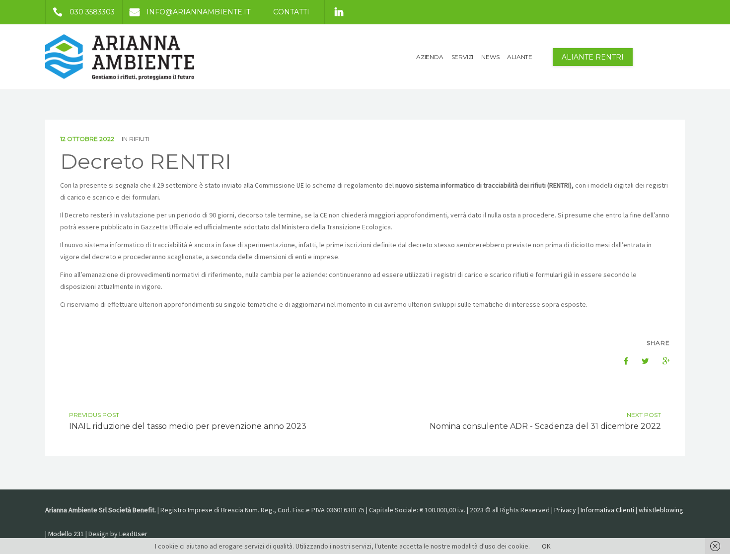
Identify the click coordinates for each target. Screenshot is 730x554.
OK (546, 546)
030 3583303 (92, 11)
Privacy (565, 509)
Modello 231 (66, 533)
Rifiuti (139, 138)
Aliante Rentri (593, 57)
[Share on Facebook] (619, 361)
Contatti (291, 11)
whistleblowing (661, 509)
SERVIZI (462, 57)
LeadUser (133, 533)
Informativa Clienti (607, 509)
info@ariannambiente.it (198, 11)
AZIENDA (429, 57)
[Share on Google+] (661, 361)
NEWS (490, 57)
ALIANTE (519, 57)
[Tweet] (640, 361)
